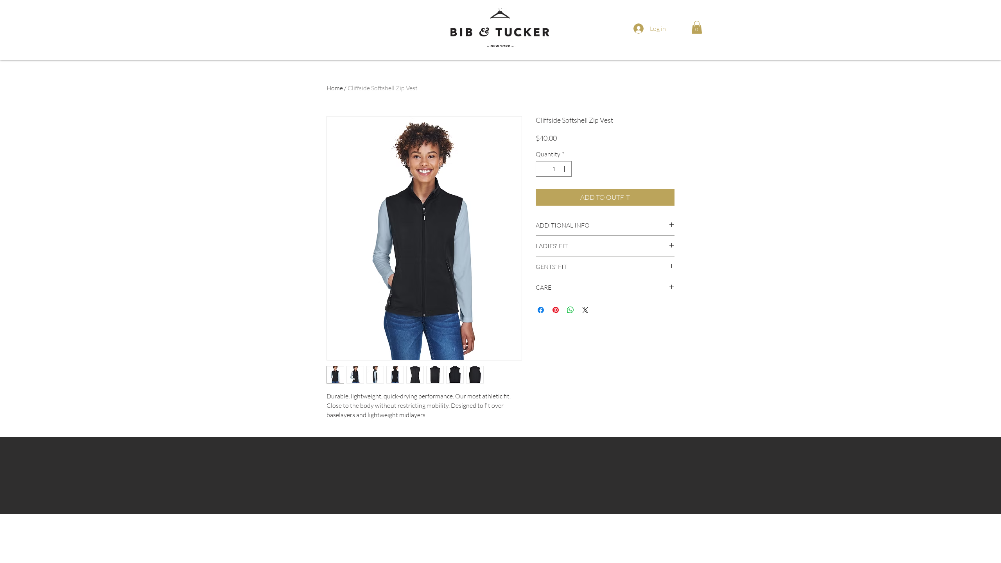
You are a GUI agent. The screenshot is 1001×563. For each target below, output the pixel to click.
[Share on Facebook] (540, 310)
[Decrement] (542, 168)
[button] (696, 27)
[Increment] (565, 168)
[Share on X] (585, 310)
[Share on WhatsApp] (570, 310)
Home (334, 88)
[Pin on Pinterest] (555, 310)
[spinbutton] (554, 168)
